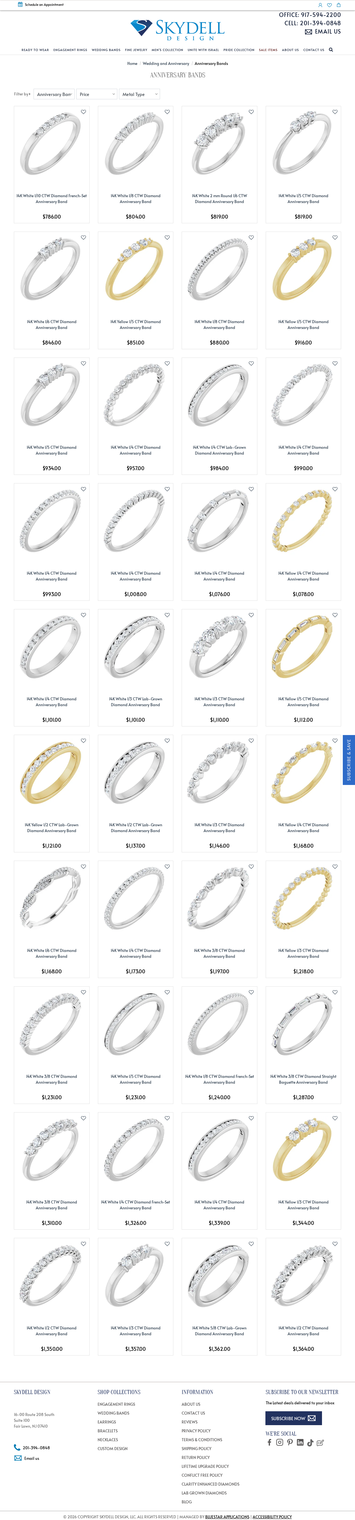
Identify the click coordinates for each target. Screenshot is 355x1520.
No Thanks (177, 837)
